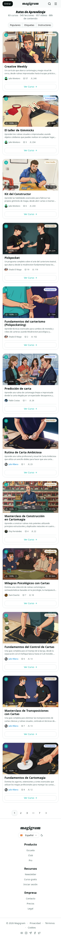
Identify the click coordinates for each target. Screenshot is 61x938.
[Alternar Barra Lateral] (55, 4)
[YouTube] (21, 933)
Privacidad (35, 923)
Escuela (31, 850)
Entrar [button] (7, 3)
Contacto (30, 898)
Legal (30, 908)
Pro (30, 860)
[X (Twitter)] (39, 933)
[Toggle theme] (42, 835)
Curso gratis (30, 879)
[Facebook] (35, 933)
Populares (15, 25)
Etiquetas (29, 25)
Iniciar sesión (30, 884)
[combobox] (28, 835)
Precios (30, 903)
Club (30, 855)
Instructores (44, 25)
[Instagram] (26, 933)
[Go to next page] (46, 813)
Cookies (32, 927)
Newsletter (30, 874)
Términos (50, 923)
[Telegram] (30, 933)
